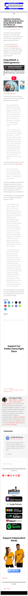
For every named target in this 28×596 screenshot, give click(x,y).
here (14, 93)
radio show (9, 403)
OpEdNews (22, 417)
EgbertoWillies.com (14, 6)
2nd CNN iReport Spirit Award (14, 422)
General (11, 388)
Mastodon (5, 578)
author (14, 402)
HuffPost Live (19, 421)
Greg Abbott (19, 164)
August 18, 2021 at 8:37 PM (16, 438)
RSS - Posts (7, 588)
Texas (10, 391)
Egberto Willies (13, 400)
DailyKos (16, 417)
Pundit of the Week (12, 424)
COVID (11, 390)
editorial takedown (13, 46)
